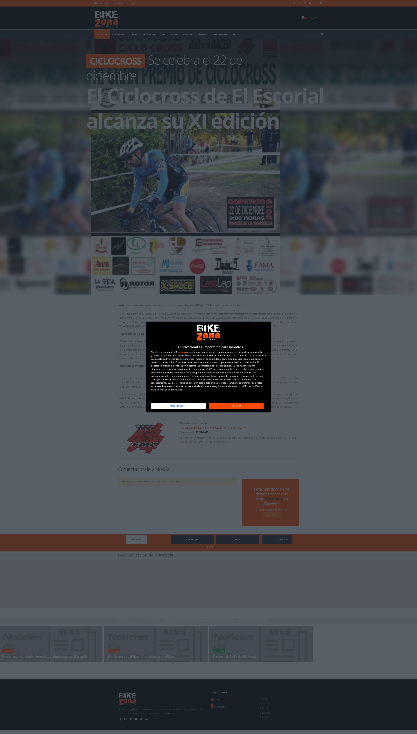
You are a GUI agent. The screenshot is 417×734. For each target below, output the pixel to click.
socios (181, 352)
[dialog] (208, 367)
